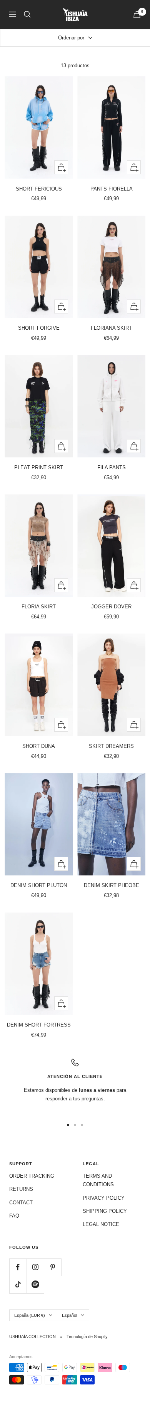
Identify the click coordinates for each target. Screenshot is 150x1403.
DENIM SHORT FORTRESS (39, 1025)
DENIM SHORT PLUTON (38, 885)
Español (69, 1315)
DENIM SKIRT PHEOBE (111, 885)
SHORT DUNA (38, 746)
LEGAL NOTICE (101, 1224)
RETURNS (21, 1189)
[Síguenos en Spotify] (35, 1284)
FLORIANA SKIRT (111, 328)
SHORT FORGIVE (39, 328)
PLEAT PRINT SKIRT (38, 467)
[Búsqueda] (27, 14)
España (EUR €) (29, 1315)
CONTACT (21, 1202)
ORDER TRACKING (31, 1176)
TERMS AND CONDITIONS (98, 1180)
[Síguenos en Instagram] (35, 1267)
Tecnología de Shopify (87, 1336)
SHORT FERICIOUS (39, 189)
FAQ (14, 1216)
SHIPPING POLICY (105, 1211)
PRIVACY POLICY (104, 1198)
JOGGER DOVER (111, 607)
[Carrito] (137, 14)
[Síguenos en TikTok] (18, 1284)
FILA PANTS (111, 467)
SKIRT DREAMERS (111, 746)
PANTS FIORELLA (111, 189)
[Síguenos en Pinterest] (52, 1267)
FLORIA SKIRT (39, 607)
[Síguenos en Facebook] (18, 1267)
